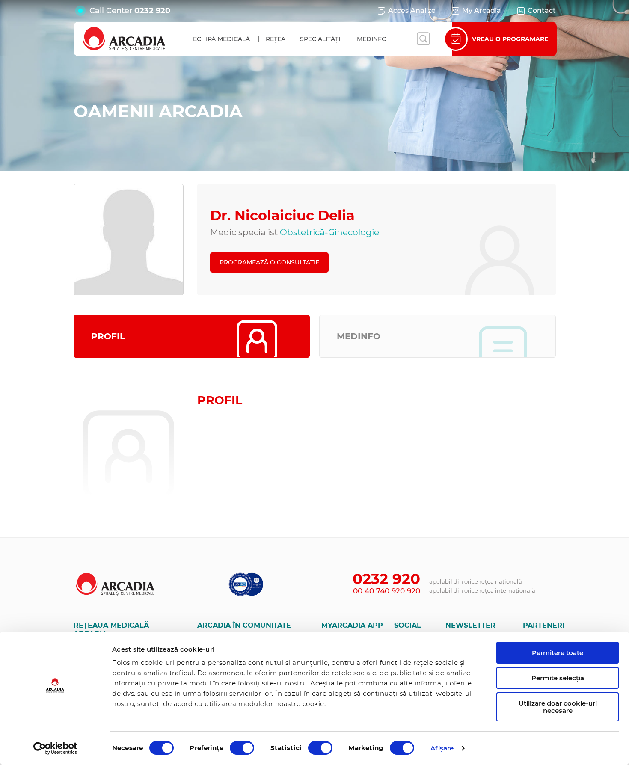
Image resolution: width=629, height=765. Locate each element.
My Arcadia (481, 10)
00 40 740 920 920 (386, 591)
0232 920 (152, 10)
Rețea (275, 39)
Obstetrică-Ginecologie (329, 232)
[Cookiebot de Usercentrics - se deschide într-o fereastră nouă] (55, 748)
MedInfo (372, 39)
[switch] (242, 748)
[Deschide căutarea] (423, 38)
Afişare (442, 748)
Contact (542, 10)
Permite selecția (557, 678)
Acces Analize (412, 10)
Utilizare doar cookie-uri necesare (558, 707)
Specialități (320, 39)
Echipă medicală (221, 39)
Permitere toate (557, 653)
